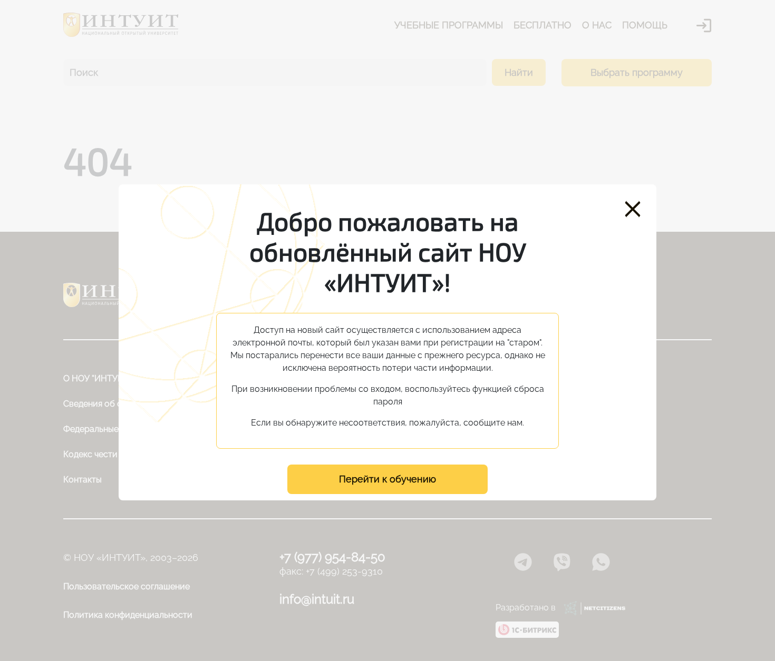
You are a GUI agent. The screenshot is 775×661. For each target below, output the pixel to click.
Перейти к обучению (387, 479)
